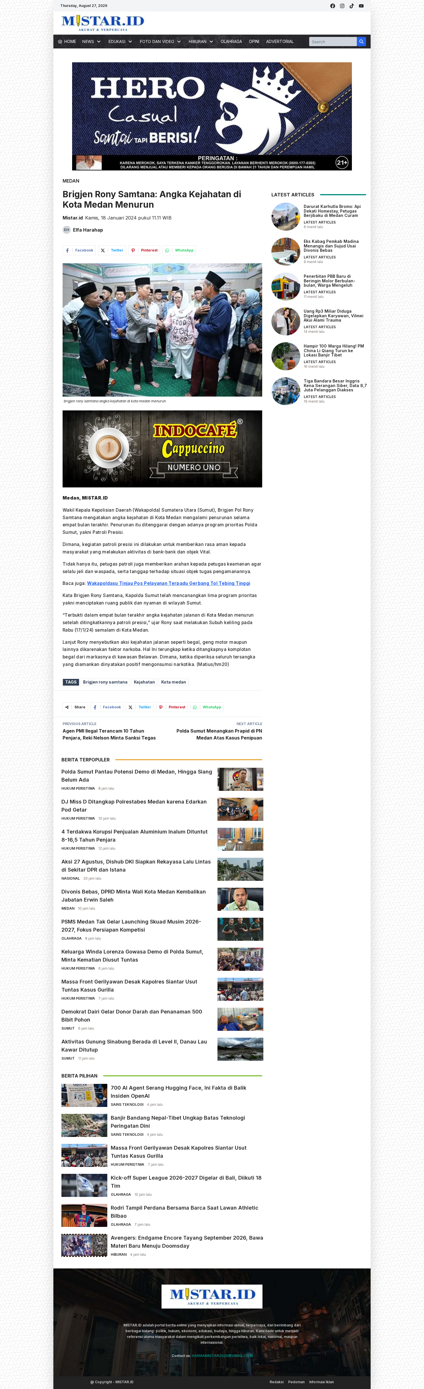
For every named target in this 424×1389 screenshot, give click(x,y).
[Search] (361, 41)
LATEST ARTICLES (320, 222)
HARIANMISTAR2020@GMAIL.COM (222, 1356)
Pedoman (296, 1382)
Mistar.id (73, 218)
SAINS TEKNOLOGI (127, 1104)
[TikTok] (351, 5)
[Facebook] (332, 5)
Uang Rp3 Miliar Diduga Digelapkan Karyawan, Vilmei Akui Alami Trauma (333, 315)
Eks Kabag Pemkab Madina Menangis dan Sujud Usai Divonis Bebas (331, 246)
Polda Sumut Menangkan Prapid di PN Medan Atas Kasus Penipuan (219, 734)
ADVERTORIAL (280, 41)
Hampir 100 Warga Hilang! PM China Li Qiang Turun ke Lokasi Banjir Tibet (334, 350)
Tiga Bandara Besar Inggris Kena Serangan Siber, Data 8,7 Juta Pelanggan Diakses (335, 385)
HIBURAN (119, 1254)
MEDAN (71, 181)
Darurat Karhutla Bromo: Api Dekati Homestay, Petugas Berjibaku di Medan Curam (332, 211)
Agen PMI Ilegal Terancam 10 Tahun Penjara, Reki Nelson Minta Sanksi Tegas (109, 734)
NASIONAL (70, 878)
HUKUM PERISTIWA (78, 788)
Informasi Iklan (321, 1382)
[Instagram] (342, 5)
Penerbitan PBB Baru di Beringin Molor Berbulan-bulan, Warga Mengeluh (329, 281)
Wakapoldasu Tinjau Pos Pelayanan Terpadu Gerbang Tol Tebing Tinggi (168, 583)
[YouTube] (361, 5)
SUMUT (68, 1028)
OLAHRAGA (231, 41)
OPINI (254, 41)
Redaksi (277, 1382)
